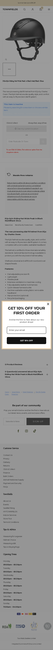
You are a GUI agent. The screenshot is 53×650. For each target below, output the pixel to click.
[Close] (48, 304)
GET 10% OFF (26, 340)
